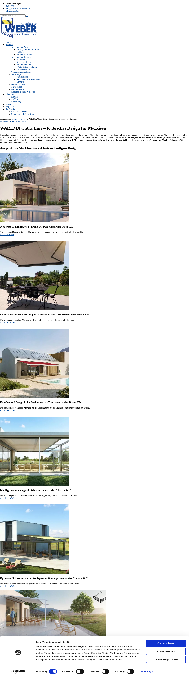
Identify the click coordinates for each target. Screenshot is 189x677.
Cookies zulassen (165, 643)
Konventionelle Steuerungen (29, 79)
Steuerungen (16, 74)
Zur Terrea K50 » (7, 322)
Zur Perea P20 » (7, 234)
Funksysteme (22, 77)
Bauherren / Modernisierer (22, 114)
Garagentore (16, 87)
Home (8, 42)
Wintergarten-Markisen (27, 67)
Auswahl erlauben (166, 651)
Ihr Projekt (10, 109)
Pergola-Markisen (24, 64)
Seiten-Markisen (24, 62)
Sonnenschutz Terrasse (21, 57)
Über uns (10, 94)
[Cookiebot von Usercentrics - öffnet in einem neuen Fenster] (18, 672)
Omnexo (20, 82)
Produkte (9, 44)
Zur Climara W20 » (8, 586)
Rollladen (21, 52)
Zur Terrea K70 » (7, 410)
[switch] (80, 671)
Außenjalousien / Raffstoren (29, 49)
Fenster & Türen (18, 84)
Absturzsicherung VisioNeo (23, 92)
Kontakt (14, 97)
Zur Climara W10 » (8, 498)
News (8, 104)
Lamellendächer (24, 69)
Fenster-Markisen (24, 54)
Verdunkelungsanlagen (21, 72)
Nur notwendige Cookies (166, 659)
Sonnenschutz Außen (20, 47)
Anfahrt (14, 99)
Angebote (10, 107)
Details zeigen (146, 671)
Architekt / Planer (18, 112)
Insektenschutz (17, 89)
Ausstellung (16, 102)
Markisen (21, 59)
